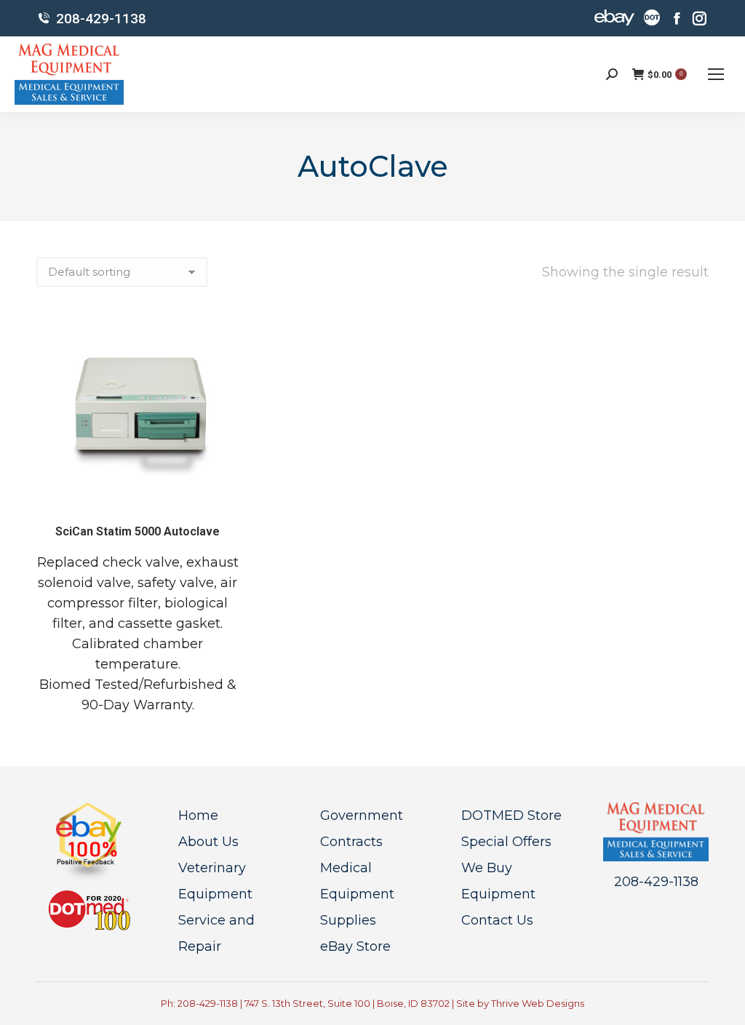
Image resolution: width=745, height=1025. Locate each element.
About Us (208, 842)
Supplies (348, 920)
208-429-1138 (101, 18)
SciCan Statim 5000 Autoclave (137, 531)
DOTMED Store (511, 815)
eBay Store (355, 946)
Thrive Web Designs (537, 1003)
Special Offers (506, 842)
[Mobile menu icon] (715, 74)
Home (198, 815)
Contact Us (497, 920)
